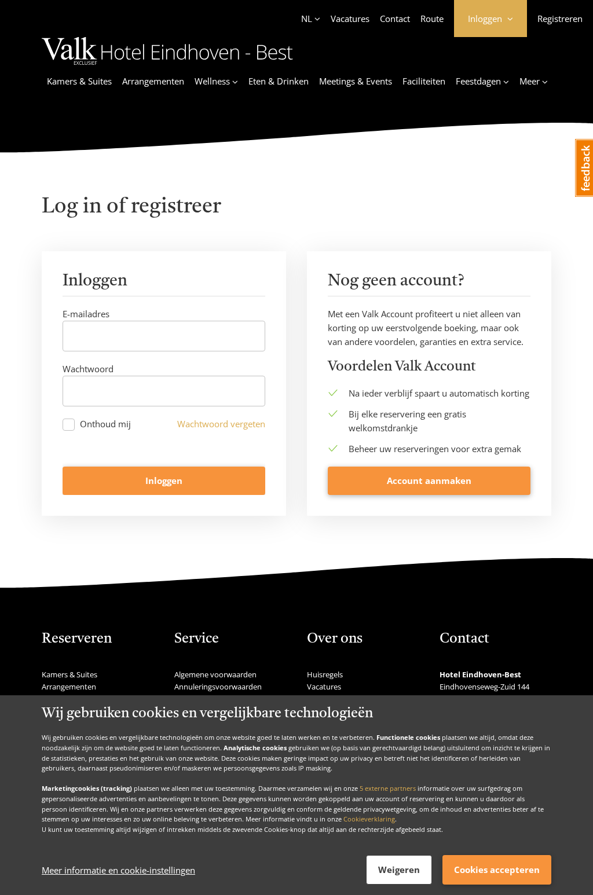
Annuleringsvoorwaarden (218, 686)
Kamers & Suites (79, 81)
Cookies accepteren (497, 869)
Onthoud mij (105, 424)
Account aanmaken (429, 480)
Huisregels (325, 674)
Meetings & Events (355, 81)
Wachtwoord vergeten (221, 424)
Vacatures (350, 18)
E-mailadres (86, 314)
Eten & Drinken (278, 81)
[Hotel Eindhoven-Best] (167, 67)
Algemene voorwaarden (215, 674)
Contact (395, 18)
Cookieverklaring (369, 819)
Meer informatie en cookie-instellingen (118, 870)
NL (306, 18)
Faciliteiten (423, 81)
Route (432, 18)
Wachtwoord (88, 369)
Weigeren (399, 869)
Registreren (560, 18)
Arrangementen (153, 81)
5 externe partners (388, 788)
